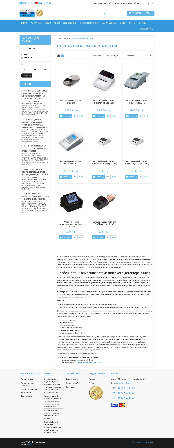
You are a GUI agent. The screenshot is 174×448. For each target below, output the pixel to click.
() (81, 116)
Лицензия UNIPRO (69, 23)
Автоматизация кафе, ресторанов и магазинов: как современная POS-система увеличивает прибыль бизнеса (34, 130)
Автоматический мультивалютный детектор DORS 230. (71, 224)
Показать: (131, 55)
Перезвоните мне (146, 29)
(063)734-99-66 (44, 3)
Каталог (24, 23)
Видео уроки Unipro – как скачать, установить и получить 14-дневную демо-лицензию (35, 203)
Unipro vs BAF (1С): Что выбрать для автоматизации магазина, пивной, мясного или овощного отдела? (34, 179)
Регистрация (70, 387)
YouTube (92, 383)
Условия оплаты (27, 379)
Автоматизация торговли (41, 23)
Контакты (142, 23)
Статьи (122, 23)
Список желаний (72, 383)
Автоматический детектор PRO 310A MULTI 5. (137, 101)
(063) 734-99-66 (126, 398)
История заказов (72, 379)
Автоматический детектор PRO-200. (71, 101)
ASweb (29, 445)
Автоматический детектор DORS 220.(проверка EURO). (137, 162)
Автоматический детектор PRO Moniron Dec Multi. (104, 101)
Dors (26, 55)
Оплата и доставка (109, 23)
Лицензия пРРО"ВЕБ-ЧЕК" (89, 23)
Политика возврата (28, 396)
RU (146, 3)
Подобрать (27, 75)
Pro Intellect (29, 58)
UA (152, 3)
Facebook (92, 379)
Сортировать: (97, 55)
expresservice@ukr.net (123, 383)
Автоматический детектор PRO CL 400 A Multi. (71, 162)
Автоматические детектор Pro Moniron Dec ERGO (104, 223)
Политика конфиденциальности (143, 442)
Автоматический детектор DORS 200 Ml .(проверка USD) (104, 162)
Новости (132, 23)
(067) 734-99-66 (126, 388)
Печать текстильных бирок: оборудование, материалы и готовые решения (34, 155)
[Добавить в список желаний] (75, 116)
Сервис (57, 23)
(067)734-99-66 (28, 3)
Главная (59, 38)
